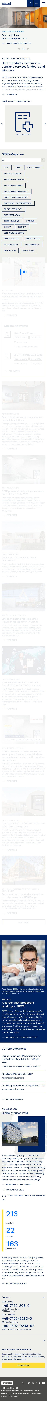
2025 (6, 168)
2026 (17, 168)
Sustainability (11, 245)
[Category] (23, 161)
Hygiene (30, 221)
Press (11, 1396)
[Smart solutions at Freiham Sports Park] (23, 27)
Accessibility (33, 168)
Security (22, 227)
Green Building (11, 221)
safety (7, 227)
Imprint (16, 1396)
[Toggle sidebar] (36, 3)
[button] (22, 1383)
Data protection (23, 1393)
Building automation (14, 179)
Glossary (4, 1396)
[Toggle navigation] (43, 3)
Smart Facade (33, 239)
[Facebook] (36, 1383)
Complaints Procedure (9, 1393)
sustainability (32, 245)
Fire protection (12, 215)
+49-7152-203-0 (16, 1305)
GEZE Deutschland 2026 (9, 1388)
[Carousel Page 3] (28, 49)
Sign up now (23, 1365)
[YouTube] (43, 1383)
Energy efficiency (13, 209)
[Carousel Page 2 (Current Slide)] (23, 49)
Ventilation (10, 251)
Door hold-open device (16, 197)
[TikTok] (39, 1383)
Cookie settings (36, 1393)
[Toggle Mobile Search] (29, 3)
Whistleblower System (31, 1390)
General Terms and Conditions (11, 1390)
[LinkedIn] (29, 1383)
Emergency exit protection (17, 203)
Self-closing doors (14, 233)
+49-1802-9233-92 (18, 1326)
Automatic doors (12, 174)
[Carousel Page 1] (19, 49)
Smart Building (11, 239)
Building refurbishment (16, 191)
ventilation (28, 251)
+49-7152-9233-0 (17, 1318)
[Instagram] (33, 1383)
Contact (6, 1297)
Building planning (13, 185)
